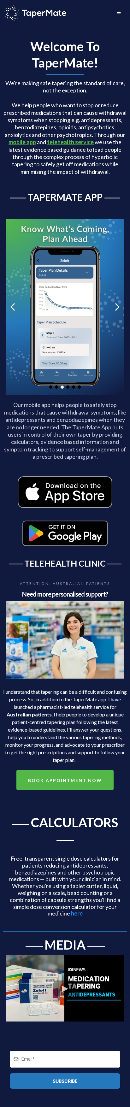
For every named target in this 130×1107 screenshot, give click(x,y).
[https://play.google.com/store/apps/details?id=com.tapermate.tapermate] (65, 533)
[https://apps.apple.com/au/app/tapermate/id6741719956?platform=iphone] (65, 492)
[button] (119, 12)
